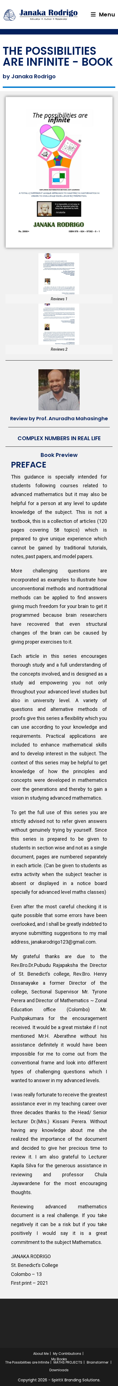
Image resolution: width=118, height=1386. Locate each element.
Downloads (59, 1370)
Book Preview (59, 455)
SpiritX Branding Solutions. (76, 1380)
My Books (59, 1359)
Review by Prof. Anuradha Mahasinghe (59, 418)
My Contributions (67, 1353)
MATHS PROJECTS (68, 1362)
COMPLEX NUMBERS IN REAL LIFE (59, 438)
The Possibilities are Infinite (27, 1362)
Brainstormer (97, 1362)
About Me (41, 1353)
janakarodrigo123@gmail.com (63, 942)
